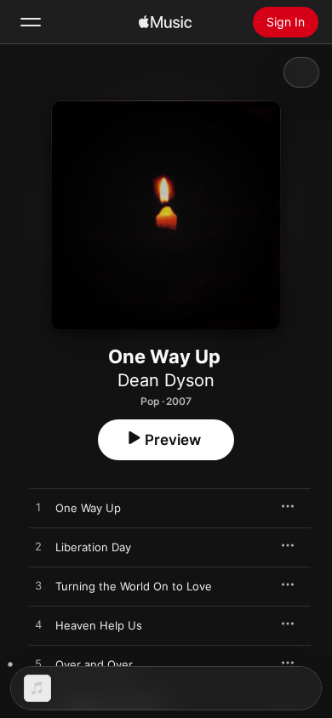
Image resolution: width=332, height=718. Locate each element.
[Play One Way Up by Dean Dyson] (38, 508)
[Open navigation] (30, 22)
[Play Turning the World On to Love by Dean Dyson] (38, 586)
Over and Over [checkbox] (94, 664)
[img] (165, 22)
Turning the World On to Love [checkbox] (133, 586)
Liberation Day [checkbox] (93, 547)
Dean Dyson (166, 380)
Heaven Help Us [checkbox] (98, 625)
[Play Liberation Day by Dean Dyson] (38, 547)
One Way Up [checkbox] (88, 508)
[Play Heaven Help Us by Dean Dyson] (38, 625)
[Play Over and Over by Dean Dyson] (38, 664)
